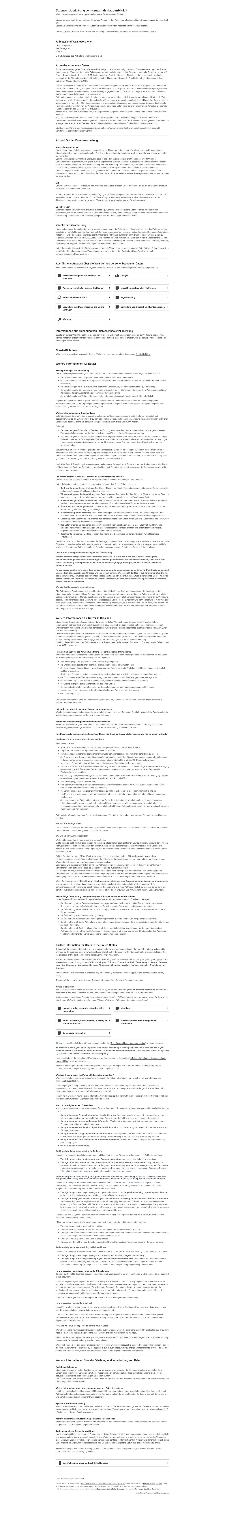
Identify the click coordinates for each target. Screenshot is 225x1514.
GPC (117, 1317)
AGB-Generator (149, 1483)
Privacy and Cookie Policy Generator (111, 1489)
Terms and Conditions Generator (147, 1489)
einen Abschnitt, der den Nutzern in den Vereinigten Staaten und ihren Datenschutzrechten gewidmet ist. (112, 21)
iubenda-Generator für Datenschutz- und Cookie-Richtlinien (103, 1483)
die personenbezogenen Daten (88, 1486)
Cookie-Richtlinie (143, 354)
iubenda (159, 1483)
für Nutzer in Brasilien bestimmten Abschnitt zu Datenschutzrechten (117, 25)
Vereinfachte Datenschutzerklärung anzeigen (152, 1493)
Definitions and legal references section (128, 1043)
